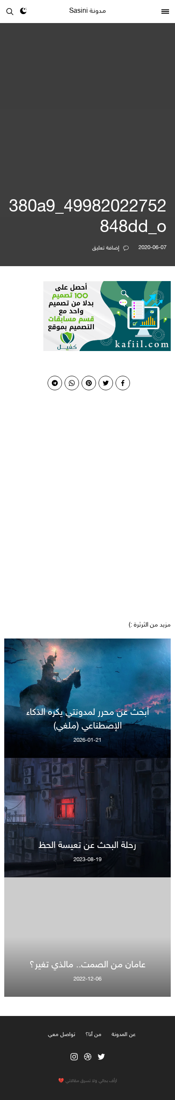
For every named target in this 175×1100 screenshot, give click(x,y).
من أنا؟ (93, 1034)
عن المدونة (123, 1034)
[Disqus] (87, 497)
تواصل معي (61, 1034)
